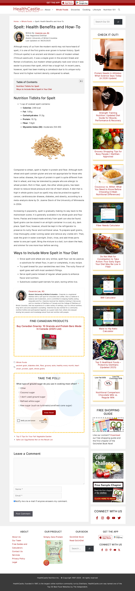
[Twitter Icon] (119, 518)
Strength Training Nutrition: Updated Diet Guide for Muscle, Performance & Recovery (108, 117)
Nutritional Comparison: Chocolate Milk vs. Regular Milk (108, 395)
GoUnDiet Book (77, 537)
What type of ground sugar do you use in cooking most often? (46, 384)
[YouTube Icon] (113, 518)
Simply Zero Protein (53, 537)
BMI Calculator (108, 297)
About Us (16, 537)
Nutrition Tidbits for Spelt (27, 86)
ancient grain (21, 365)
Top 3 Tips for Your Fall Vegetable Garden (33, 436)
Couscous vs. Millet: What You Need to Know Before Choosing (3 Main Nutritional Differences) (108, 191)
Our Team (16, 540)
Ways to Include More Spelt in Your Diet (34, 89)
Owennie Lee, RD (42, 33)
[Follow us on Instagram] (106, 550)
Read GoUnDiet (77, 540)
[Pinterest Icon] (108, 518)
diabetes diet (33, 365)
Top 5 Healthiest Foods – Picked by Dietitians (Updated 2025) (108, 365)
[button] (119, 10)
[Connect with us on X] (119, 550)
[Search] (118, 22)
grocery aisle (50, 365)
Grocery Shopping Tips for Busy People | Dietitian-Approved (108, 154)
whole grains (39, 369)
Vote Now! (49, 412)
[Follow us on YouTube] (115, 550)
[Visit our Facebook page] (102, 550)
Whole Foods (21, 362)
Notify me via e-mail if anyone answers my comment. (41, 501)
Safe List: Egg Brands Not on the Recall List (34, 440)
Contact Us (17, 551)
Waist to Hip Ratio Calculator (108, 329)
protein (25, 369)
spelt (31, 369)
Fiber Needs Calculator (108, 225)
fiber (42, 365)
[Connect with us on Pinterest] (110, 550)
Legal (14, 562)
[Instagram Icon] (102, 518)
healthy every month (65, 365)
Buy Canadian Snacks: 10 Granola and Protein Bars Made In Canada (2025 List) (49, 327)
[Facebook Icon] (97, 518)
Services (16, 555)
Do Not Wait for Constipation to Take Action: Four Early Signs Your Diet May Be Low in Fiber (108, 261)
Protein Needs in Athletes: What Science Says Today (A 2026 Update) (108, 76)
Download (115, 435)
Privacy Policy (18, 558)
